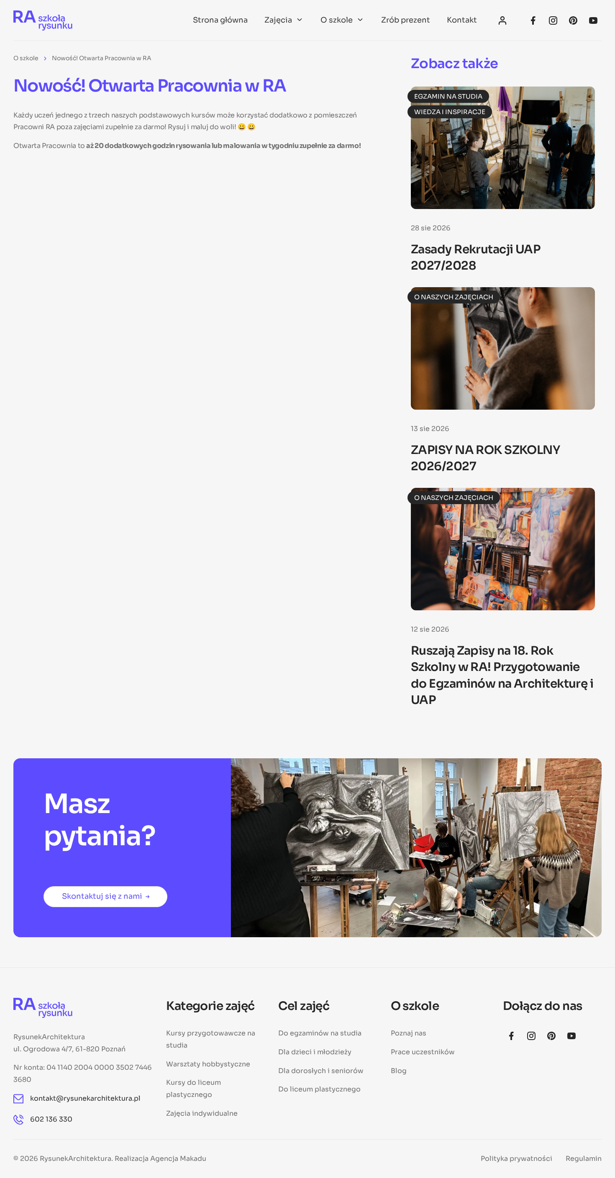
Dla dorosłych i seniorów (321, 1070)
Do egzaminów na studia (319, 1033)
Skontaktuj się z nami (102, 896)
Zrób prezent (405, 20)
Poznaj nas (408, 1033)
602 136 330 (51, 1119)
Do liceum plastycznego (319, 1089)
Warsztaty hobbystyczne (208, 1064)
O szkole (336, 20)
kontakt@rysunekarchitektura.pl (85, 1098)
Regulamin (584, 1158)
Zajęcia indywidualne (202, 1113)
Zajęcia (278, 20)
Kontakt (462, 20)
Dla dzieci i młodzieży (314, 1052)
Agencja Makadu (178, 1158)
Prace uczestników (423, 1052)
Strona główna (220, 20)
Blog (399, 1070)
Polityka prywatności (516, 1158)
